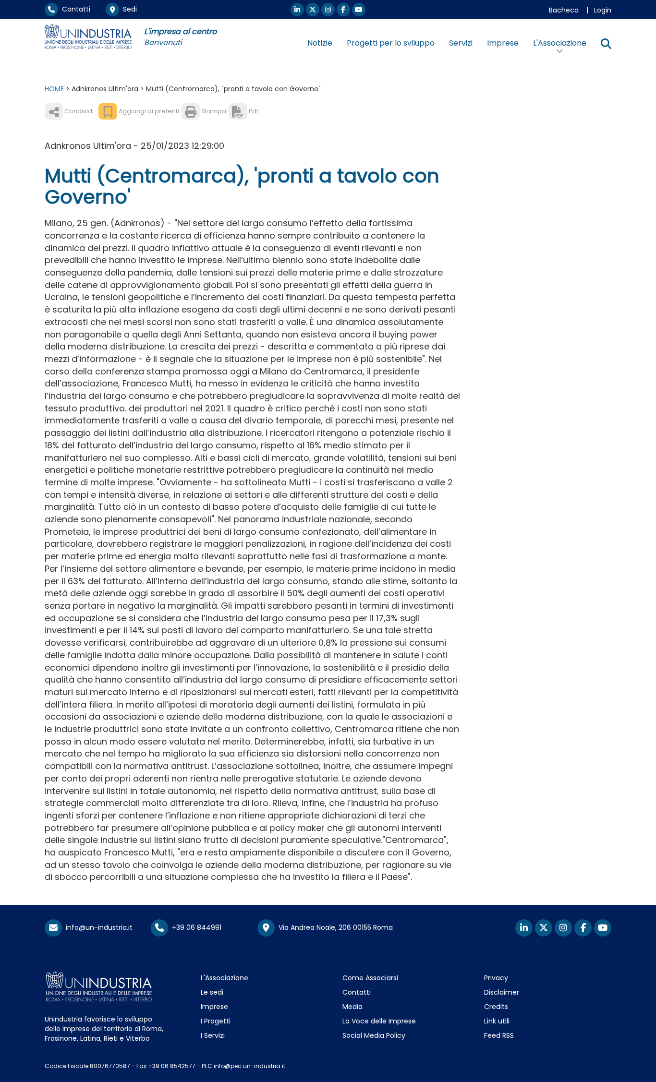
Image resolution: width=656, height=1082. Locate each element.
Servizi (461, 42)
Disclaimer (501, 992)
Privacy (496, 978)
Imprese (503, 42)
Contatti (74, 9)
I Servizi (213, 1035)
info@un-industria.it (97, 927)
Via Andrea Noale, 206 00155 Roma (334, 927)
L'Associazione (224, 978)
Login (602, 10)
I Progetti (216, 1021)
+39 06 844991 (194, 927)
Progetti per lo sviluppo (391, 42)
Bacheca (564, 10)
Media (352, 1006)
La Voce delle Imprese (379, 1021)
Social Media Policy (373, 1035)
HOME (54, 89)
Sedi (128, 9)
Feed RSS (499, 1035)
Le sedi (212, 992)
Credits (496, 1006)
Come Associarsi (370, 978)
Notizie (319, 42)
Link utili (497, 1021)
